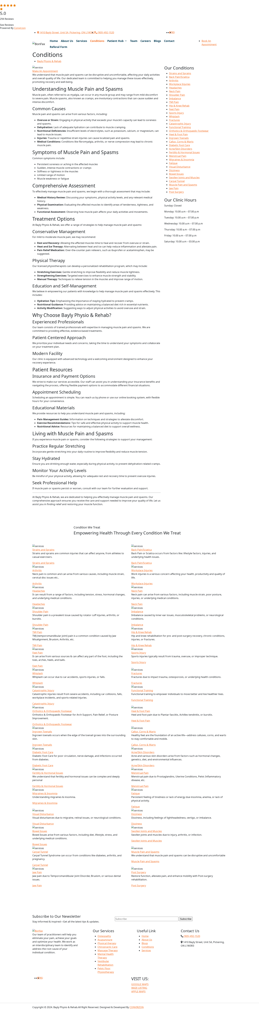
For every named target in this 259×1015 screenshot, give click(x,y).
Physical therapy (107, 943)
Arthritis (173, 80)
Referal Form (58, 47)
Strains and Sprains (180, 73)
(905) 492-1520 (105, 32)
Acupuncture (105, 939)
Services (81, 41)
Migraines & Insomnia (181, 159)
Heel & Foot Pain (178, 134)
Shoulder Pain (177, 95)
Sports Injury (176, 113)
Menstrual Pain (177, 156)
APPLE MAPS (138, 991)
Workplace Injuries (179, 84)
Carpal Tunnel (177, 181)
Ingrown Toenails (179, 138)
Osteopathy (104, 936)
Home (54, 41)
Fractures (174, 120)
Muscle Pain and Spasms (183, 184)
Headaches (175, 87)
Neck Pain (174, 91)
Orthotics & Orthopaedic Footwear (189, 130)
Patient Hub (115, 41)
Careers (145, 41)
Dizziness (174, 170)
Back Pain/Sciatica (179, 77)
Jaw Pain (174, 188)
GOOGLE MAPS (140, 984)
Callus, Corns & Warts (181, 141)
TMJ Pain (174, 102)
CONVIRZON (137, 1007)
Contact (169, 41)
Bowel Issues (176, 174)
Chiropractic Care (107, 947)
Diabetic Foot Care (179, 145)
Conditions (97, 41)
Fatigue (173, 163)
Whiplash (174, 116)
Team (133, 41)
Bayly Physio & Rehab (49, 61)
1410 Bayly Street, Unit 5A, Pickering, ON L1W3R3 (67, 32)
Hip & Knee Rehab (179, 105)
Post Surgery (176, 192)
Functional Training (180, 127)
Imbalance (175, 98)
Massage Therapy (108, 950)
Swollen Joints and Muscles (184, 177)
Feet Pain (174, 109)
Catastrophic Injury (180, 123)
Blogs (157, 41)
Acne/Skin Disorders (180, 148)
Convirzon (20, 28)
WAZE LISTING (139, 988)
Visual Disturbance (179, 166)
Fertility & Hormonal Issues (184, 152)
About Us (67, 41)
